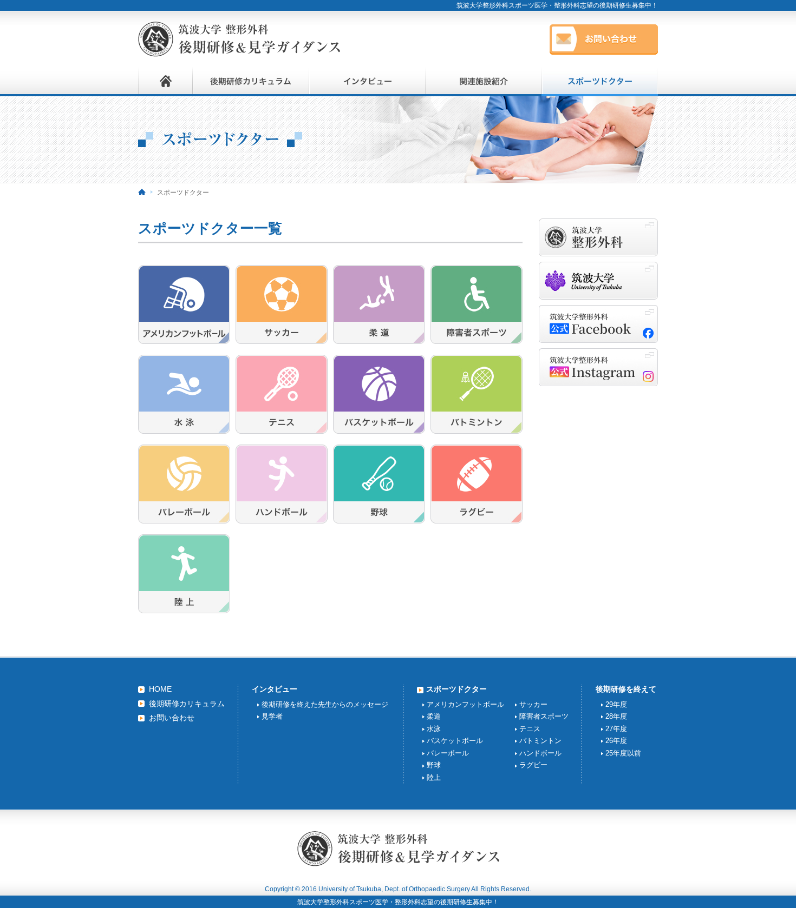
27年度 (616, 729)
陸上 (434, 777)
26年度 (616, 741)
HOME (160, 689)
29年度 (616, 704)
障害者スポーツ (544, 716)
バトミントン (540, 741)
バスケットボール (455, 741)
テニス (529, 729)
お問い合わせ (171, 717)
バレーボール (448, 753)
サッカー (533, 704)
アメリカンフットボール (465, 704)
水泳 (434, 729)
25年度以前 (623, 753)
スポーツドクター (456, 689)
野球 (434, 765)
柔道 (434, 716)
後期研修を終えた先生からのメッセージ (325, 704)
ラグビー (533, 765)
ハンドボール (540, 753)
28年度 (616, 716)
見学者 (272, 716)
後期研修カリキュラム (187, 703)
